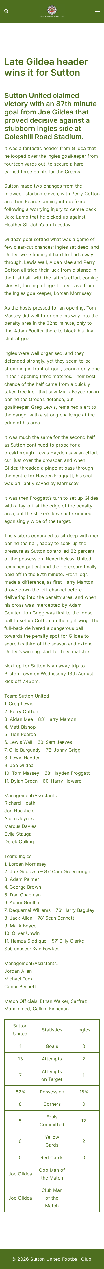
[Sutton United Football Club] (52, 11)
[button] (6, 11)
